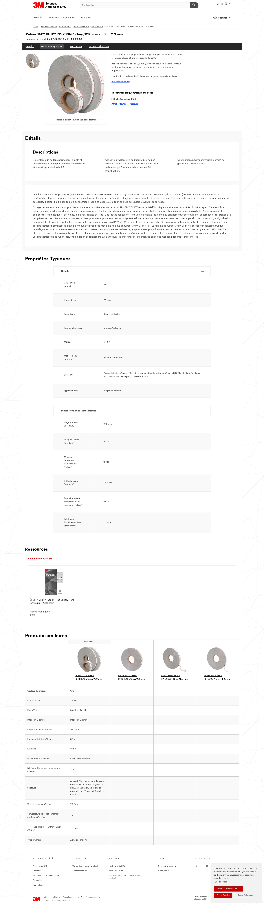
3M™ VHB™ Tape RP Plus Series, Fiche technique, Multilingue (52, 601)
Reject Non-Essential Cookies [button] (228, 889)
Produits (38, 18)
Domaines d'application (62, 18)
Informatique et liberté (70, 897)
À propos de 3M (40, 866)
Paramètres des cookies (90, 897)
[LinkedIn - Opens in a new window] (196, 866)
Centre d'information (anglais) (85, 866)
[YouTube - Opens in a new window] (207, 866)
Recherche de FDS (117, 866)
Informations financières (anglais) (47, 876)
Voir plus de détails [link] (121, 82)
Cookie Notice (222, 882)
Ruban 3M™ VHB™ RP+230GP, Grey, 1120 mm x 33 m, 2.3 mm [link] (88, 678)
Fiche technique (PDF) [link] (125, 99)
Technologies (38, 885)
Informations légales (52, 897)
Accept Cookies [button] (223, 895)
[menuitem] (30, 46)
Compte (222, 18)
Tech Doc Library (116, 871)
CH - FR (220, 4)
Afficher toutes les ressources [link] (126, 104)
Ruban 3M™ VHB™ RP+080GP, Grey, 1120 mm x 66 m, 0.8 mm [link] (217, 678)
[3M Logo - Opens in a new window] (50, 5)
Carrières (37, 871)
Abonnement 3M (79, 871)
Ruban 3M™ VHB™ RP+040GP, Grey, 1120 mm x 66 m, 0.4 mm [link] (131, 678)
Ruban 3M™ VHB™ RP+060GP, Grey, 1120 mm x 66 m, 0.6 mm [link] (174, 678)
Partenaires (37, 880)
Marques (86, 18)
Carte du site (163, 871)
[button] (243, 895)
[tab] (40, 558)
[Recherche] (194, 5)
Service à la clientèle (167, 866)
